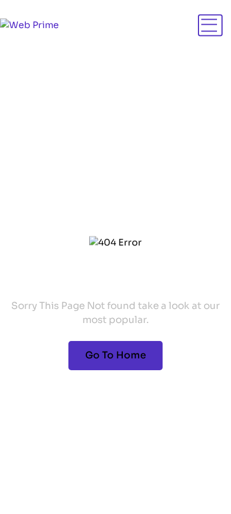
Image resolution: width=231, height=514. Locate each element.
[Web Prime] (29, 26)
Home (35, 156)
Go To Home (115, 355)
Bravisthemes (184, 438)
